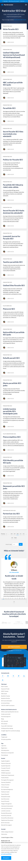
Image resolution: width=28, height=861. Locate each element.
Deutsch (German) (6, 763)
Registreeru (4, 748)
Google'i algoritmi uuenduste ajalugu (10, 730)
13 (14, 601)
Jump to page (9, 544)
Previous (3, 533)
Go (20, 544)
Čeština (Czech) (5, 791)
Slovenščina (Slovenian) (7, 818)
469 (12, 537)
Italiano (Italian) (5, 770)
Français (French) (5, 768)
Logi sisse (3, 745)
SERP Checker (4, 691)
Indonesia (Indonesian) (7, 806)
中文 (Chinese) (5, 787)
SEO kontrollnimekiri (6, 700)
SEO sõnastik (4, 721)
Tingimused (4, 737)
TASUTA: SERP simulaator (8, 705)
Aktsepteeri (6, 858)
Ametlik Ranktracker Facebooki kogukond (13, 675)
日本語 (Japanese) (6, 773)
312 (23, 533)
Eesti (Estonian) (5, 799)
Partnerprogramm (6, 716)
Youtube (7, 675)
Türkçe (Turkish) (5, 784)
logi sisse (10, 650)
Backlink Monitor (5, 698)
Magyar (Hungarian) (6, 803)
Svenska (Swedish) (6, 782)
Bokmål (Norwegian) (6, 825)
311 (20, 533)
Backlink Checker (5, 696)
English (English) (5, 761)
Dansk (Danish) (5, 794)
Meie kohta (4, 834)
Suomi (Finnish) (5, 801)
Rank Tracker (4, 686)
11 (22, 598)
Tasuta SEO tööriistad (6, 726)
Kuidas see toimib (5, 714)
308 (11, 533)
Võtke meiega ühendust (7, 831)
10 (19, 598)
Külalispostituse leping (7, 728)
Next (15, 537)
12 (24, 598)
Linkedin (24, 675)
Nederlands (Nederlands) (7, 775)
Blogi (2, 719)
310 (17, 533)
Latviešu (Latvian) (5, 810)
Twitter (18, 675)
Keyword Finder (5, 689)
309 (14, 533)
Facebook (2, 675)
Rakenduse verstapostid (7, 752)
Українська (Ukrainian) (7, 820)
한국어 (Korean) (5, 822)
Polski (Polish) (5, 777)
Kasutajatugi (4, 755)
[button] (26, 4)
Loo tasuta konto (14, 647)
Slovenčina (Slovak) (6, 815)
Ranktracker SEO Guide (20, 19)
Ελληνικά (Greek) (5, 796)
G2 (2, 680)
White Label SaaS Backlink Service (9, 711)
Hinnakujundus (5, 750)
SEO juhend (4, 723)
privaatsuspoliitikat (6, 854)
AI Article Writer (5, 703)
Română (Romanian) (6, 813)
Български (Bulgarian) (7, 789)
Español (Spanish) (5, 765)
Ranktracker (7, 5)
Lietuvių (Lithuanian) (6, 808)
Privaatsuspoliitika (6, 739)
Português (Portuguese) (7, 780)
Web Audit (4, 693)
